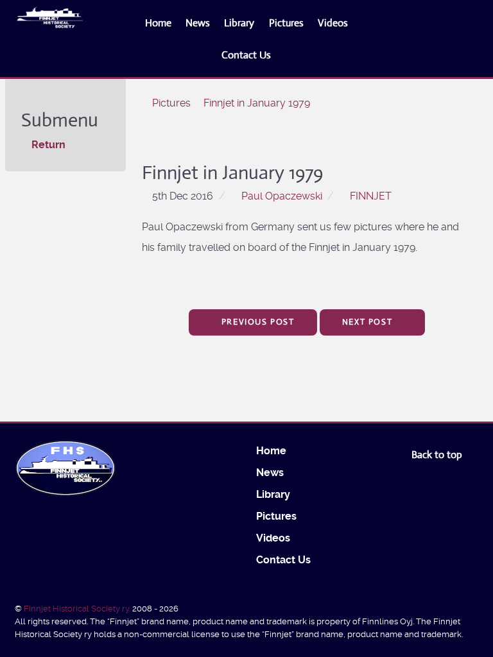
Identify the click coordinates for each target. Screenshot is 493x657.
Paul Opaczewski (281, 196)
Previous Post (256, 322)
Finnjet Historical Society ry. (78, 608)
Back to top (438, 454)
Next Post (368, 322)
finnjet (371, 196)
